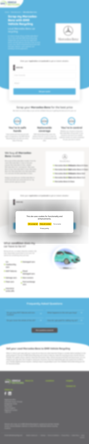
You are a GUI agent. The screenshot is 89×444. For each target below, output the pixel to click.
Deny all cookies (45, 224)
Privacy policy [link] (44, 228)
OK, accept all (33, 224)
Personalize (57, 224)
